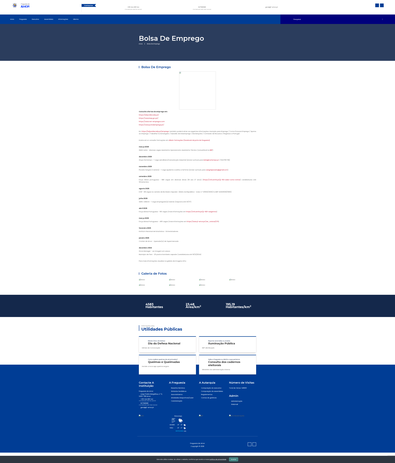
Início (12, 19)
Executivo (35, 19)
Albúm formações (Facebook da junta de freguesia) (189, 140)
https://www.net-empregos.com (152, 121)
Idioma (75, 19)
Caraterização (176, 401)
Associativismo (177, 394)
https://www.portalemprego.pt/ (151, 125)
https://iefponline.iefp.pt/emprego (155, 131)
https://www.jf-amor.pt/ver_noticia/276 (202, 221)
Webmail (234, 404)
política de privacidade (218, 459)
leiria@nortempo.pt (211, 160)
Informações (63, 19)
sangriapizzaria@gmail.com (217, 170)
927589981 (202, 8)
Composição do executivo (211, 388)
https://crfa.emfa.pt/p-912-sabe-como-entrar (221, 180)
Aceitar (233, 459)
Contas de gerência (209, 398)
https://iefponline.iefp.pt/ (149, 115)
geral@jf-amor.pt (271, 7)
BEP (211, 150)
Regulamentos (206, 394)
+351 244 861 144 (133, 8)
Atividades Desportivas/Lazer (182, 398)
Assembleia (48, 19)
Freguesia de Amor (146, 391)
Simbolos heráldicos (178, 391)
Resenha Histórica (178, 388)
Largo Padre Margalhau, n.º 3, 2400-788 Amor (150, 395)
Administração (236, 401)
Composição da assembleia (212, 391)
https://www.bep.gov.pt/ (148, 118)
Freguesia (23, 19)
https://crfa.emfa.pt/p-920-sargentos (201, 212)
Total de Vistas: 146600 (238, 388)
